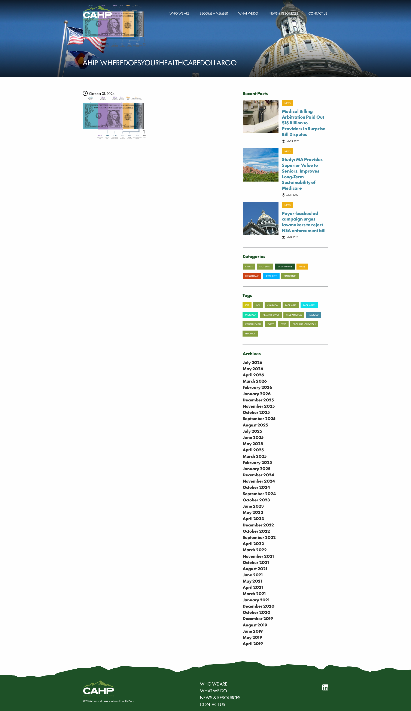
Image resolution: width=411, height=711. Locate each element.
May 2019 (252, 637)
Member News (284, 266)
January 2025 (257, 468)
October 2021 (256, 562)
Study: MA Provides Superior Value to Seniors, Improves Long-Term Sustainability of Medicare (302, 173)
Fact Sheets (309, 305)
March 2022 (255, 550)
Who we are (179, 13)
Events (249, 266)
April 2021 (253, 587)
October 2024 (256, 487)
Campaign (272, 305)
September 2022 (259, 537)
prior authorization (304, 324)
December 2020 (258, 606)
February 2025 (257, 462)
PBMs (283, 324)
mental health (253, 324)
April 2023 (253, 518)
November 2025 (259, 406)
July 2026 (252, 362)
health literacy (271, 314)
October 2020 (256, 612)
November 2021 (258, 556)
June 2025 (253, 437)
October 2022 (256, 531)
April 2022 (253, 543)
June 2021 (253, 575)
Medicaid (314, 314)
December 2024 (258, 475)
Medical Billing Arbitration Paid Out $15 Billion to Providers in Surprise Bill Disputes (303, 122)
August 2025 (255, 425)
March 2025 (255, 456)
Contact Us (317, 13)
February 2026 (257, 387)
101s (247, 305)
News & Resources (283, 13)
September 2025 (259, 418)
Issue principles (294, 314)
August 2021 (255, 568)
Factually (250, 314)
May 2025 (253, 443)
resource (250, 333)
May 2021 (252, 581)
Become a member (214, 13)
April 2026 (253, 375)
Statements (290, 275)
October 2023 (256, 500)
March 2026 (255, 381)
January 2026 (257, 393)
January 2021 (256, 600)
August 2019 (255, 625)
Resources (271, 275)
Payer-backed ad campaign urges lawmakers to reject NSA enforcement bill (304, 222)
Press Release (252, 275)
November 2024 (259, 481)
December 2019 (258, 618)
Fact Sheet (290, 305)
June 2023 (253, 506)
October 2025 (256, 412)
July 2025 (252, 431)
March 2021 (254, 593)
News (287, 103)
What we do (248, 13)
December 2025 (258, 400)
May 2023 (253, 512)
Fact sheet (265, 266)
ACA (258, 305)
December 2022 (258, 525)
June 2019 (253, 631)
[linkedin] (322, 687)
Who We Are (213, 683)
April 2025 (253, 450)
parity (271, 324)
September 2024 (259, 493)
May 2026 (253, 368)
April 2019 (253, 643)
